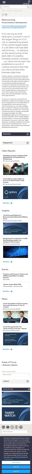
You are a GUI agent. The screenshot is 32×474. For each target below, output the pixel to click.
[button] (3, 15)
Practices (9, 11)
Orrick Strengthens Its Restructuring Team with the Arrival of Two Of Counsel (15, 305)
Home (3, 11)
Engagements (8, 143)
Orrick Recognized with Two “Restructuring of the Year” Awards (15, 327)
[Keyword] (28, 431)
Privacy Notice (20, 457)
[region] (16, 455)
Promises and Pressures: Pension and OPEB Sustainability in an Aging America (15, 275)
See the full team (8, 389)
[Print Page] (6, 15)
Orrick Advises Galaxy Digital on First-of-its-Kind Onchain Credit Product (13, 180)
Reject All (16, 467)
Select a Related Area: (9, 371)
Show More (7, 134)
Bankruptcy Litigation (10, 365)
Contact (6, 381)
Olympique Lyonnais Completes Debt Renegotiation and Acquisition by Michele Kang (15, 157)
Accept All (16, 471)
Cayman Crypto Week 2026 (12, 284)
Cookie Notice (8, 459)
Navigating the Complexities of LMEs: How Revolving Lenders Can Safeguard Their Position (15, 240)
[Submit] (28, 6)
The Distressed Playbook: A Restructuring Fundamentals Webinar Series (15, 217)
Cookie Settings (16, 462)
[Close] (30, 438)
